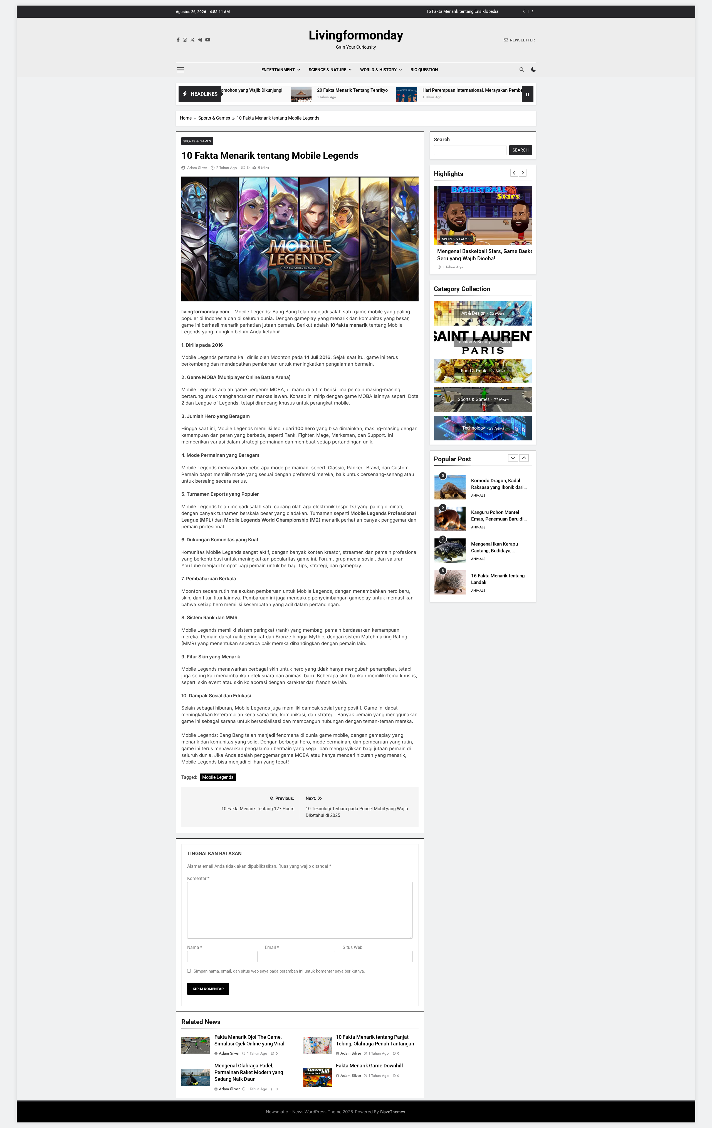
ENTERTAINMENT (278, 69)
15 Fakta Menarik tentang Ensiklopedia (462, 11)
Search (442, 139)
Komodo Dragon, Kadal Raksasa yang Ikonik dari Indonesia (497, 487)
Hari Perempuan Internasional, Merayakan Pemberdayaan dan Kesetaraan (435, 90)
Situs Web (352, 947)
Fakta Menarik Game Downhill (369, 1065)
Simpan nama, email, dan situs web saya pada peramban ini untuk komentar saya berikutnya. (279, 971)
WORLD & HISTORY (378, 69)
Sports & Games (197, 141)
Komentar (198, 878)
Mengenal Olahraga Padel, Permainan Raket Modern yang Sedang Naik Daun (248, 1072)
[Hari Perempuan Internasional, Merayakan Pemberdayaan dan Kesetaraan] (344, 97)
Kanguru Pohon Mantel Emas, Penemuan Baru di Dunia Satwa (497, 519)
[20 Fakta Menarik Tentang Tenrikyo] (239, 97)
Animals (478, 495)
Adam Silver (197, 167)
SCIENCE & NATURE (327, 69)
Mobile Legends (217, 777)
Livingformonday (356, 35)
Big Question (424, 69)
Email (272, 947)
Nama (194, 947)
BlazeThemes (392, 1111)
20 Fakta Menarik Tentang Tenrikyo (290, 90)
